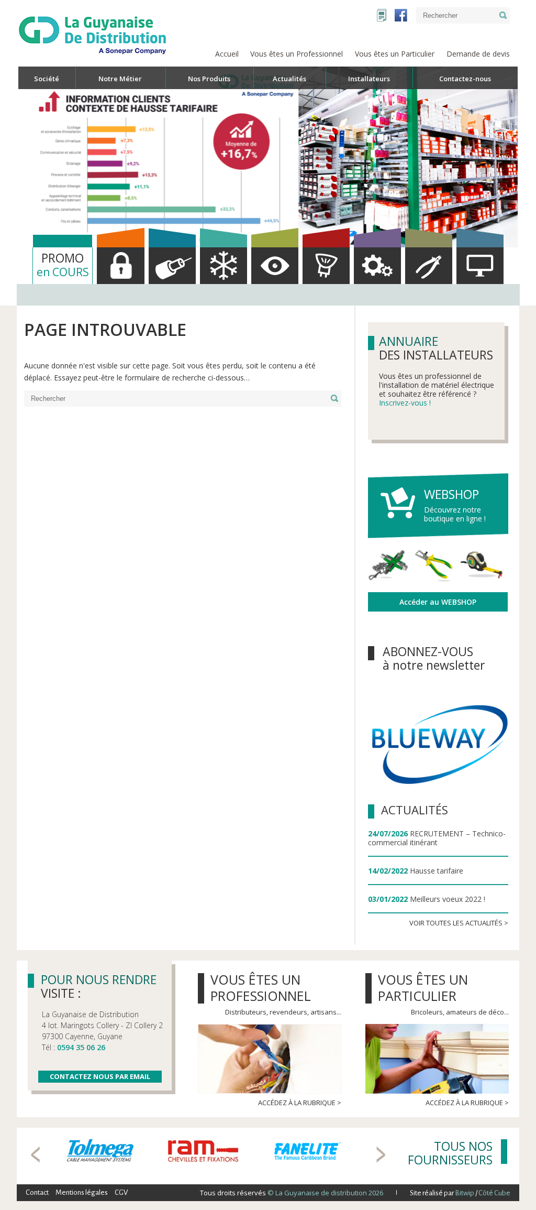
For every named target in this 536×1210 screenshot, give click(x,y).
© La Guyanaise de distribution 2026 (324, 1192)
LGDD (382, 15)
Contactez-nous (465, 78)
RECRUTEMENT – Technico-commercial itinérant (437, 838)
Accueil (227, 54)
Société (46, 78)
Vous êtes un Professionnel (296, 54)
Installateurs (369, 78)
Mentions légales (81, 1192)
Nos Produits (209, 78)
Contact (37, 1192)
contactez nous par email (100, 1076)
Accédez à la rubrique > (299, 1102)
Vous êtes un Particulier (394, 54)
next (380, 1154)
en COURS (63, 264)
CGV (121, 1192)
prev (35, 1154)
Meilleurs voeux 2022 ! (447, 899)
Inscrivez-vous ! (405, 403)
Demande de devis (478, 54)
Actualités (414, 809)
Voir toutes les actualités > (458, 923)
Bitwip (464, 1193)
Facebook (401, 15)
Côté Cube (494, 1193)
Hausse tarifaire (436, 871)
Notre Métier (120, 78)
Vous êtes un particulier (423, 988)
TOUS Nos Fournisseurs (450, 1153)
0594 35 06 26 (81, 1047)
